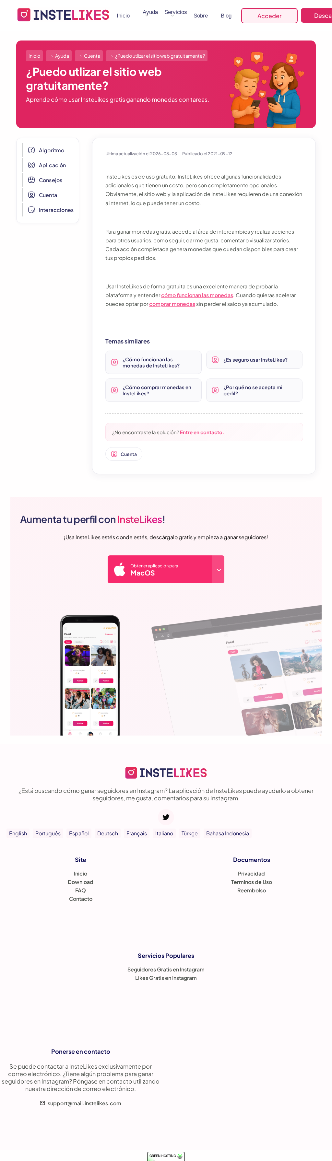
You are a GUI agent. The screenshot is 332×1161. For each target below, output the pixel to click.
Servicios (175, 12)
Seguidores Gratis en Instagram (166, 969)
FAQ (80, 890)
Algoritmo (51, 150)
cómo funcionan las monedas (197, 295)
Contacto (80, 898)
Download (80, 881)
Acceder (269, 15)
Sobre (201, 16)
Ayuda (150, 12)
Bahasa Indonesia (227, 833)
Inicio (123, 16)
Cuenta (48, 195)
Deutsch (107, 833)
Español (79, 833)
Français (136, 833)
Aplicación (52, 165)
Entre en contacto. (202, 432)
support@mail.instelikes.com (84, 1103)
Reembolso (251, 890)
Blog (226, 16)
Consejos (50, 180)
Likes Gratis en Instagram (166, 977)
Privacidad (251, 873)
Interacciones (56, 209)
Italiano (164, 833)
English (18, 833)
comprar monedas (172, 303)
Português (48, 833)
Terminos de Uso (251, 881)
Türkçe (190, 833)
